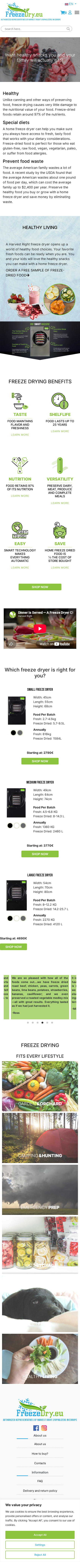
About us (40, 1444)
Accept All (40, 1534)
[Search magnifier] (68, 28)
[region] (40, 1530)
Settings (40, 1544)
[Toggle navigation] (77, 15)
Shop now (40, 587)
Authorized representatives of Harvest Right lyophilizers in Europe (24, 19)
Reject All (40, 1554)
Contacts (40, 1463)
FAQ (40, 1481)
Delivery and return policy (40, 1490)
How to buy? (40, 1453)
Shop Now (40, 761)
